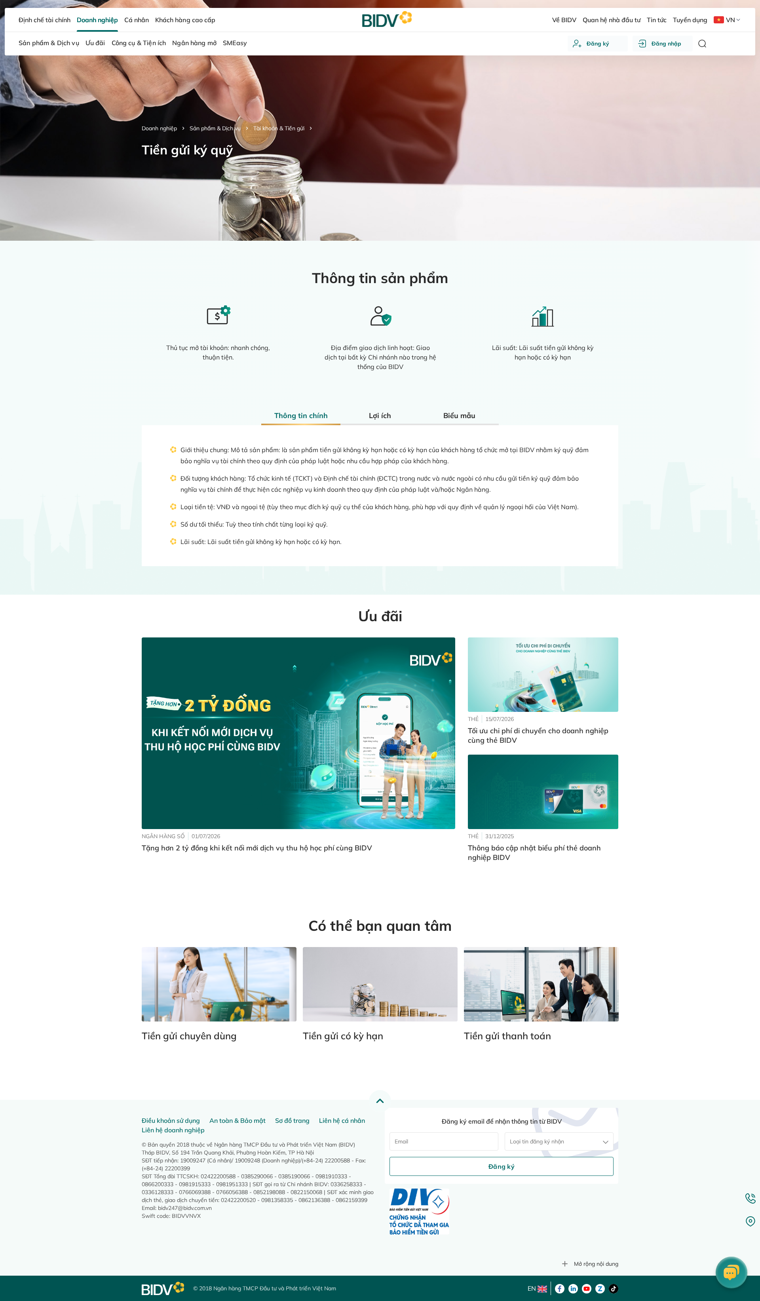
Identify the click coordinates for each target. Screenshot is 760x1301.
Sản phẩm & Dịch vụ (215, 128)
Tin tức (657, 20)
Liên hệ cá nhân (342, 1120)
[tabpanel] (380, 434)
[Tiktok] (613, 1288)
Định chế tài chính (44, 20)
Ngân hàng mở (194, 43)
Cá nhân (136, 20)
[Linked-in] (573, 1288)
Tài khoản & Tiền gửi (278, 128)
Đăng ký (598, 43)
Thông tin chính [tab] (301, 415)
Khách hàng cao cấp (185, 20)
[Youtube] (586, 1288)
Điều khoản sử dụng (171, 1120)
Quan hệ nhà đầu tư (611, 20)
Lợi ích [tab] (380, 415)
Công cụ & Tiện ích (139, 43)
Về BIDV (564, 20)
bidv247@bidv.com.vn (185, 1208)
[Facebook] (559, 1288)
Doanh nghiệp (159, 128)
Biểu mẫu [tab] (459, 415)
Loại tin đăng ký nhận (537, 1141)
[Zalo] (600, 1288)
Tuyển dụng (690, 20)
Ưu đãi (95, 43)
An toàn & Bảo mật (237, 1120)
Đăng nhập (666, 43)
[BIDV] (163, 1288)
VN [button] (730, 20)
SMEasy (235, 43)
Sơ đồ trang (292, 1120)
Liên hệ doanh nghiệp (173, 1130)
